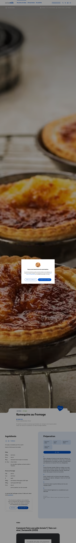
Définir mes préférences (31, 279)
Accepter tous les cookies (44, 279)
